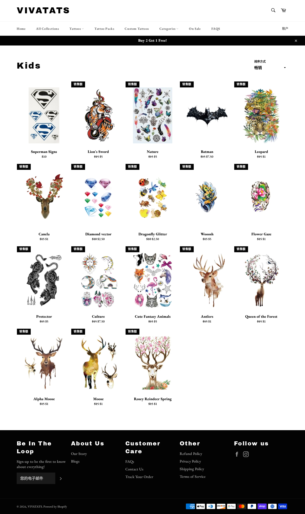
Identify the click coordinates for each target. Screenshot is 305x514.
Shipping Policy (192, 468)
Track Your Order (139, 476)
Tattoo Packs (104, 28)
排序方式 (260, 62)
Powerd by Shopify (55, 506)
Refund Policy (191, 453)
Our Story (79, 453)
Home (21, 28)
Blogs (75, 461)
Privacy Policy (190, 461)
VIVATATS (43, 10)
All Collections (47, 28)
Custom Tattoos (137, 28)
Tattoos (75, 28)
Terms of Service (193, 476)
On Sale (195, 28)
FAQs (129, 461)
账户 (285, 28)
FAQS (215, 28)
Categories (168, 28)
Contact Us (134, 469)
